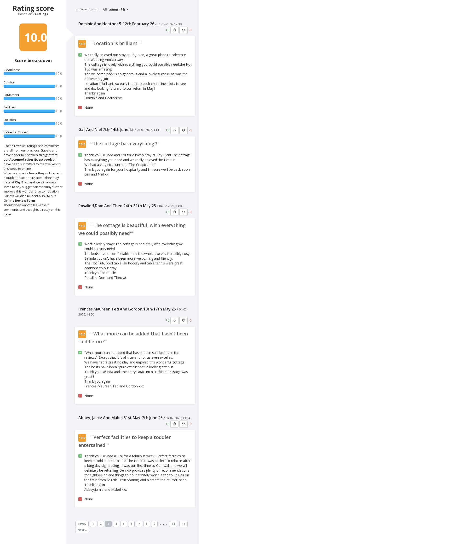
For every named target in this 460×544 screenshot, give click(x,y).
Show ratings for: (87, 9)
